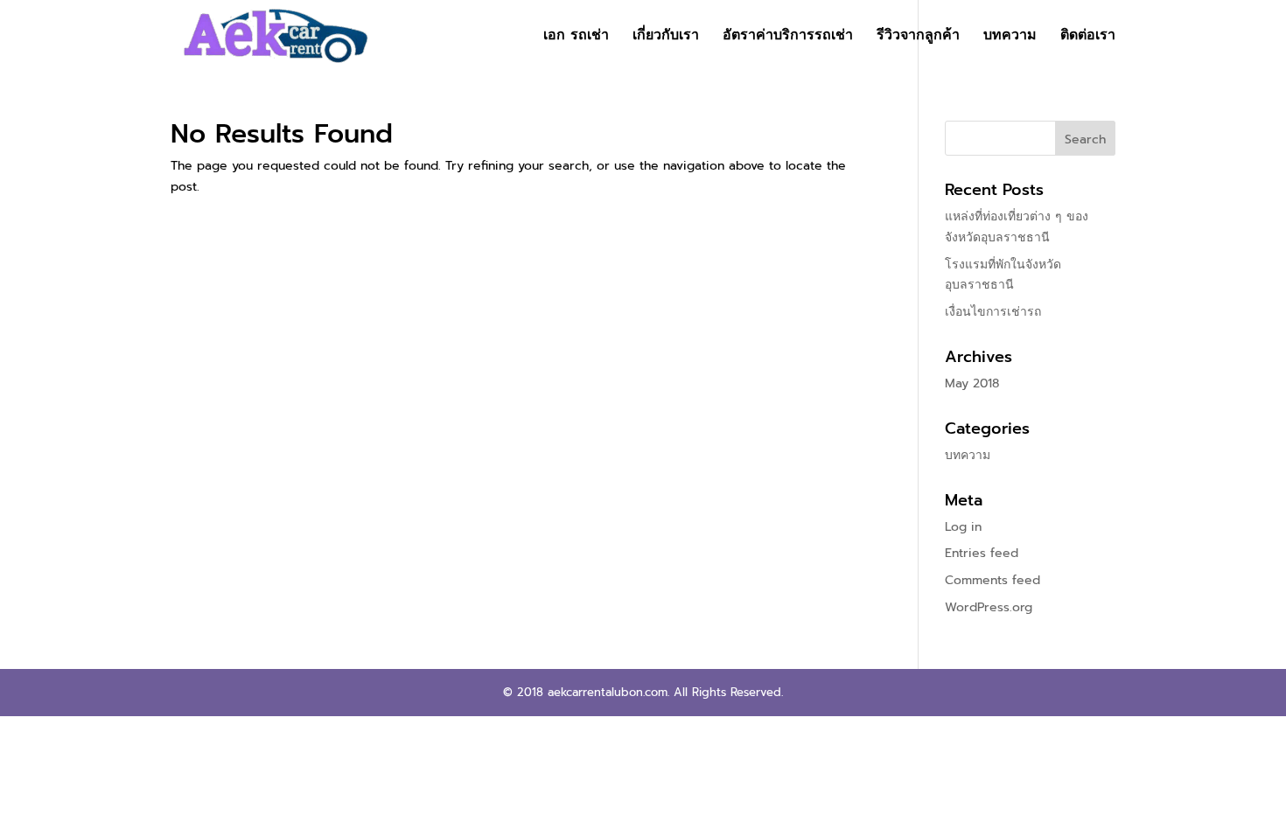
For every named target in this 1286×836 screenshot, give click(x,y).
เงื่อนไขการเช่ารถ (993, 312)
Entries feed (981, 553)
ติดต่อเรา (1087, 37)
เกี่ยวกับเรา (666, 37)
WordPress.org (988, 607)
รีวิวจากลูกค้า (918, 37)
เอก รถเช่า (576, 37)
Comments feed (992, 580)
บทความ (1010, 37)
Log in (963, 527)
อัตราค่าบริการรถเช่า (788, 37)
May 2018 (972, 383)
